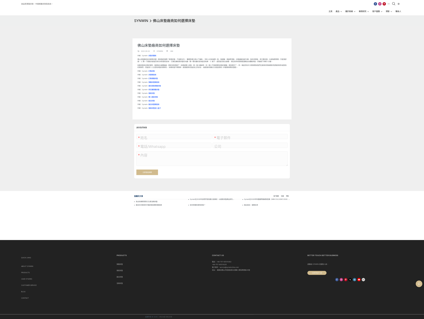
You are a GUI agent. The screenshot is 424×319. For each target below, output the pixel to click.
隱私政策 (169, 317)
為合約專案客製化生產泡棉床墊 (146, 201)
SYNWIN (141, 21)
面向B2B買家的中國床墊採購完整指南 (149, 205)
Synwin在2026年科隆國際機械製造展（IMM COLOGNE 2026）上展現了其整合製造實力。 (267, 199)
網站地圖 (162, 317)
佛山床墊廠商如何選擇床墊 (174, 21)
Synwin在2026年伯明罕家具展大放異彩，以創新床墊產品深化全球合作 (213, 199)
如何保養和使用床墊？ (197, 205)
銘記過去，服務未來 (251, 205)
